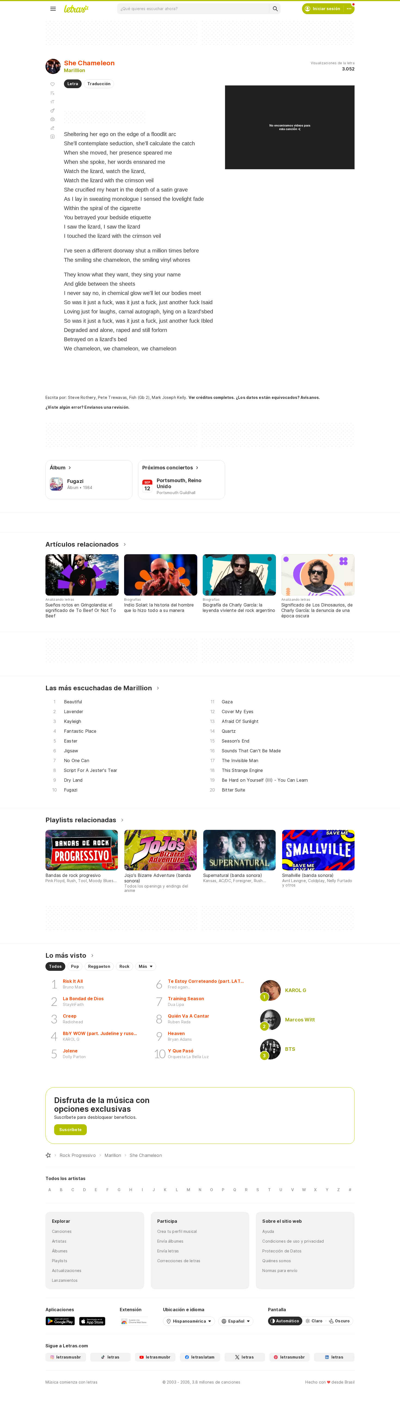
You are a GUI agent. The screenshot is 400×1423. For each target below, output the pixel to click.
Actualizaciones (66, 1270)
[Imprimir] (52, 119)
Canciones (62, 1231)
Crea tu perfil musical (177, 1231)
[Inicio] (48, 1155)
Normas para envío (279, 1270)
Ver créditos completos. (212, 397)
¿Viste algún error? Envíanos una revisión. (87, 407)
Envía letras (168, 1251)
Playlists (59, 1260)
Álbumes (60, 1251)
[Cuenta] (349, 8)
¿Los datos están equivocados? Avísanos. (278, 397)
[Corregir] (52, 128)
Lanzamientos (65, 1280)
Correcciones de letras (179, 1260)
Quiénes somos (276, 1260)
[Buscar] (275, 8)
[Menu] (53, 8)
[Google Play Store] (60, 1321)
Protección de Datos (281, 1251)
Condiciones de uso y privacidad (293, 1241)
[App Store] (92, 1321)
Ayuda (268, 1231)
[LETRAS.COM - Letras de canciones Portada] (76, 8)
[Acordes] (52, 110)
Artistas (59, 1241)
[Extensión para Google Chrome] (134, 1321)
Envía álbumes (170, 1241)
